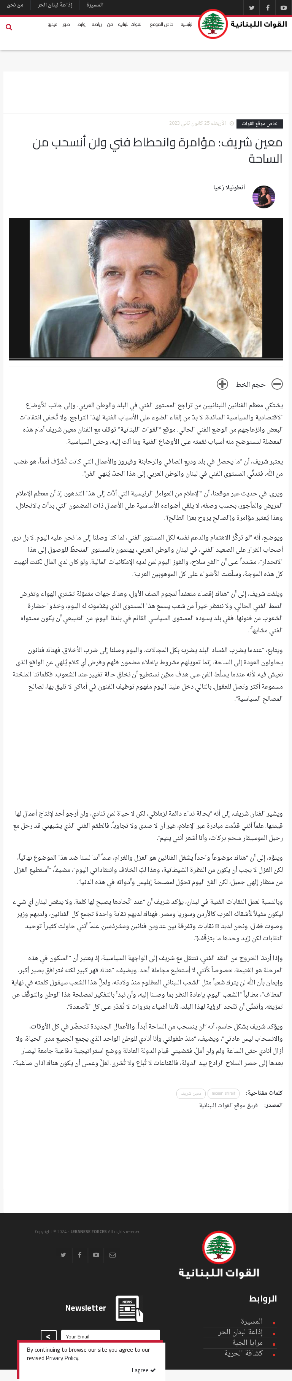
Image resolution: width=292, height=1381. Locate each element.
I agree (141, 1370)
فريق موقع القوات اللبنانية (228, 1106)
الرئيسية (187, 24)
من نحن (15, 5)
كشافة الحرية (243, 1354)
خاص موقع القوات (260, 124)
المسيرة (94, 5)
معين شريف (191, 1094)
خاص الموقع (161, 24)
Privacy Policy (62, 1359)
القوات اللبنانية (130, 24)
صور (66, 24)
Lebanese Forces (242, 24)
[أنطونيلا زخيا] (263, 197)
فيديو (52, 24)
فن (110, 24)
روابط (82, 24)
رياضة (97, 24)
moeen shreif (223, 1094)
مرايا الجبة (247, 1343)
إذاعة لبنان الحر (55, 5)
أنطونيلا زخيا (229, 188)
